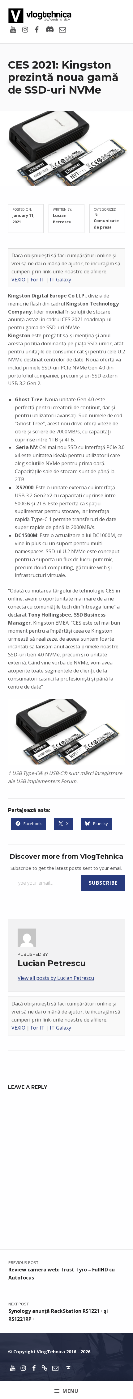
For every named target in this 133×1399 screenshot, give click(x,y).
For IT (38, 279)
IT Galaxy (60, 279)
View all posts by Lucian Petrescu (56, 978)
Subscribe (103, 882)
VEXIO (18, 279)
